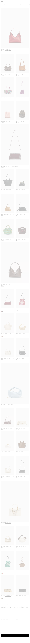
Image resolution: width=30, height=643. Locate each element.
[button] (15, 635)
